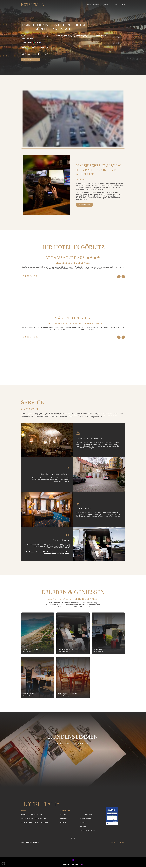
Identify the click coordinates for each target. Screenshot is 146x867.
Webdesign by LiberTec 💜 (73, 864)
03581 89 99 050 (30, 59)
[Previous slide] (119, 276)
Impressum (114, 842)
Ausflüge (97, 649)
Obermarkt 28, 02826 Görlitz (38, 822)
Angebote (105, 4)
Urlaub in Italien (31, 649)
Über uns (96, 4)
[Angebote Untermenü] (109, 4)
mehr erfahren (84, 205)
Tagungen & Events (67, 693)
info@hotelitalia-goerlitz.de (35, 818)
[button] (3, 863)
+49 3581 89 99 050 (34, 814)
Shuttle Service (65, 649)
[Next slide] (123, 276)
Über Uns (63, 818)
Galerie (115, 4)
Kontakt (122, 4)
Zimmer (88, 4)
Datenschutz (122, 842)
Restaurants (28, 693)
